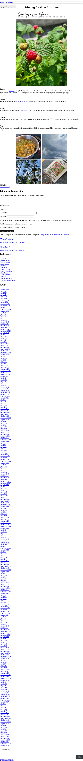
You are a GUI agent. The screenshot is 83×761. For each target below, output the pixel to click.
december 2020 (5, 412)
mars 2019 (4, 450)
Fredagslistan (5, 264)
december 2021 (5, 391)
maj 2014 (3, 555)
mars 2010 (4, 646)
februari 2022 (5, 387)
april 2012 (4, 600)
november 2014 (6, 544)
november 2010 (6, 631)
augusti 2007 (5, 702)
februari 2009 (5, 669)
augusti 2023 (5, 354)
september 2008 (6, 678)
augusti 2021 (5, 398)
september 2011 (6, 613)
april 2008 (4, 687)
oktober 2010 (5, 633)
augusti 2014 (5, 550)
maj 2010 (3, 642)
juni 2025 (4, 315)
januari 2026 (5, 302)
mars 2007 (4, 711)
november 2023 (6, 349)
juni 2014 (4, 553)
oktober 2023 (5, 351)
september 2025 (6, 309)
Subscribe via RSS (7, 749)
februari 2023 (5, 365)
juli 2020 (3, 421)
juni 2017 (4, 488)
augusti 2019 (5, 441)
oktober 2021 (5, 394)
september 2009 (6, 657)
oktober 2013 (5, 568)
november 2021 (6, 392)
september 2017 (6, 483)
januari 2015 (5, 541)
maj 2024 (3, 338)
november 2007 (6, 696)
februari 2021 (5, 409)
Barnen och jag (5, 187)
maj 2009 (3, 664)
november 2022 (6, 371)
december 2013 (5, 564)
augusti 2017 (5, 485)
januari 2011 (4, 628)
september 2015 (6, 526)
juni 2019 (4, 445)
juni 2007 (4, 705)
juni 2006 (4, 727)
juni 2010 (4, 640)
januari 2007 (5, 714)
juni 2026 (4, 293)
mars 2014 (4, 559)
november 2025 (6, 306)
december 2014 (5, 543)
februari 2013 (5, 582)
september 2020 (6, 418)
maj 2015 (3, 534)
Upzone (11, 91)
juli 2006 (3, 725)
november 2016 (6, 501)
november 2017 (6, 479)
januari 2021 (5, 410)
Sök (1, 754)
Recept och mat (5, 275)
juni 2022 (4, 380)
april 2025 (4, 318)
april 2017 (4, 492)
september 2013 (6, 570)
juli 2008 (3, 682)
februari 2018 (5, 474)
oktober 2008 (5, 676)
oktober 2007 (5, 698)
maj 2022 (3, 382)
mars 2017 (4, 494)
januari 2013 (5, 584)
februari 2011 (5, 626)
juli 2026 (3, 291)
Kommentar (4, 205)
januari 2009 (5, 671)
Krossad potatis (23, 101)
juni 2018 (4, 467)
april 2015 (4, 535)
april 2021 (4, 405)
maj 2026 (3, 295)
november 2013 (6, 566)
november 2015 (6, 523)
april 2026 (4, 296)
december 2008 (5, 673)
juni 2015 (4, 532)
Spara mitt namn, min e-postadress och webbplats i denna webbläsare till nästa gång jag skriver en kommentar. (37, 220)
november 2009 (6, 653)
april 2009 (4, 666)
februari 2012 (5, 604)
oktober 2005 (5, 742)
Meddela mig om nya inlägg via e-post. (14, 227)
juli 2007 (3, 704)
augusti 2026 (5, 289)
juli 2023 (3, 356)
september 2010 (6, 635)
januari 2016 (5, 519)
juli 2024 (3, 334)
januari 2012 (5, 606)
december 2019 (5, 434)
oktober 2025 (5, 307)
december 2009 (5, 651)
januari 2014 (5, 562)
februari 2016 (5, 517)
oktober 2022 (5, 372)
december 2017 (5, 477)
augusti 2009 (5, 658)
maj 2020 (3, 425)
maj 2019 (3, 447)
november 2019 (6, 436)
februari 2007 (5, 713)
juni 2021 (4, 401)
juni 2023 (4, 358)
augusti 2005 (5, 745)
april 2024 (4, 340)
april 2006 (4, 731)
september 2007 (6, 700)
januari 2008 (5, 693)
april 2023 (4, 362)
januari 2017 (5, 497)
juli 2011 (3, 617)
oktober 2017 (5, 481)
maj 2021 (3, 403)
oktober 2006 (5, 720)
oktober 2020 (5, 416)
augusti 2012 (5, 593)
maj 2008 (3, 686)
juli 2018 (3, 465)
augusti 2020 (25, 110)
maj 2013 (3, 577)
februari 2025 (5, 322)
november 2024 (6, 327)
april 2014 (4, 557)
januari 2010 (5, 649)
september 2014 (6, 548)
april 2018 (4, 470)
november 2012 (6, 588)
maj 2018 (3, 468)
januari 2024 (5, 345)
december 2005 (5, 738)
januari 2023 (5, 367)
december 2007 (5, 695)
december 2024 (5, 325)
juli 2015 (3, 530)
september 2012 (6, 591)
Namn (2, 209)
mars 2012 (4, 602)
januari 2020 (5, 432)
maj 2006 (3, 729)
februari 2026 (5, 300)
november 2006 (6, 718)
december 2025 (5, 304)
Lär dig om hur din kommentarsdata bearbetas (54, 235)
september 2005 (6, 743)
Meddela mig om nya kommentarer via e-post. (17, 224)
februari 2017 (5, 496)
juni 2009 (4, 662)
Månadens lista (5, 269)
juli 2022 (3, 378)
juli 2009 (3, 660)
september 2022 (6, 374)
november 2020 (6, 414)
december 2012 (5, 586)
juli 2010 (3, 638)
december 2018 (5, 456)
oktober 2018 (5, 459)
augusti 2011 (5, 615)
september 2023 (6, 353)
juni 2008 (4, 684)
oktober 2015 (5, 524)
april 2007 (4, 709)
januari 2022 (5, 389)
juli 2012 (3, 595)
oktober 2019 (5, 438)
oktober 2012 (5, 590)
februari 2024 (5, 344)
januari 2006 (5, 736)
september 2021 (6, 396)
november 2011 (5, 610)
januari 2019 (5, 454)
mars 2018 (4, 472)
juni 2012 (4, 597)
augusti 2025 (5, 311)
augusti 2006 (5, 724)
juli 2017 (3, 486)
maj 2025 (3, 316)
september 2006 (6, 722)
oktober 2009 (5, 655)
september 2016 (6, 505)
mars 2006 (4, 733)
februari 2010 (5, 648)
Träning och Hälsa (6, 278)
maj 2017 (3, 490)
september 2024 (6, 331)
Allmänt (3, 258)
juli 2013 (3, 573)
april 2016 (4, 514)
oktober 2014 (5, 546)
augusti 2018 (5, 463)
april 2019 (4, 448)
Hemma (3, 266)
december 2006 (5, 716)
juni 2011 (3, 619)
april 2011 (4, 622)
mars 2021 (4, 407)
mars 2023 (4, 363)
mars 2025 (4, 320)
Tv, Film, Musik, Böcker (8, 280)
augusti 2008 (5, 680)
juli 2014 (3, 552)
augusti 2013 (5, 572)
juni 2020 (4, 423)
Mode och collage (6, 271)
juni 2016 (4, 510)
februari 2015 (5, 539)
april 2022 (4, 383)
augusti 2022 (5, 376)
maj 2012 (3, 599)
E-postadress (4, 213)
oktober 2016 (5, 503)
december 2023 (5, 347)
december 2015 (5, 521)
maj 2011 (3, 620)
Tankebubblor (7, 2)
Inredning (4, 267)
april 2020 (4, 427)
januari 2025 (5, 324)
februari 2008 (5, 691)
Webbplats (3, 216)
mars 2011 (4, 624)
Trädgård (3, 276)
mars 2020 (4, 429)
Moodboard (4, 273)
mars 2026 (4, 298)
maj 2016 (3, 512)
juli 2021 (3, 400)
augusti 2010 (5, 637)
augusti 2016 (5, 506)
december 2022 (5, 369)
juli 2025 (3, 313)
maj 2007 (3, 707)
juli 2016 (3, 508)
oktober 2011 (5, 611)
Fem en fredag (5, 262)
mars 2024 (4, 342)
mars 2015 (4, 537)
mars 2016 (4, 515)
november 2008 (6, 675)
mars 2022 (4, 385)
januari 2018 (5, 476)
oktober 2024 (5, 329)
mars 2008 (4, 689)
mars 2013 (4, 581)
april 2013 (4, 579)
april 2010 (4, 644)
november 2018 (6, 458)
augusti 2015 (5, 528)
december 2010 (5, 629)
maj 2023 (3, 360)
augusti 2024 (5, 333)
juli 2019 (3, 443)
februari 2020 (5, 430)
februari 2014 (5, 561)
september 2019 (6, 439)
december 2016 (5, 499)
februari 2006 (5, 734)
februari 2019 (5, 452)
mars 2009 (4, 667)
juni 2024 (4, 336)
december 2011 (5, 608)
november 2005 (6, 740)
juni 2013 (4, 575)
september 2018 (6, 461)
